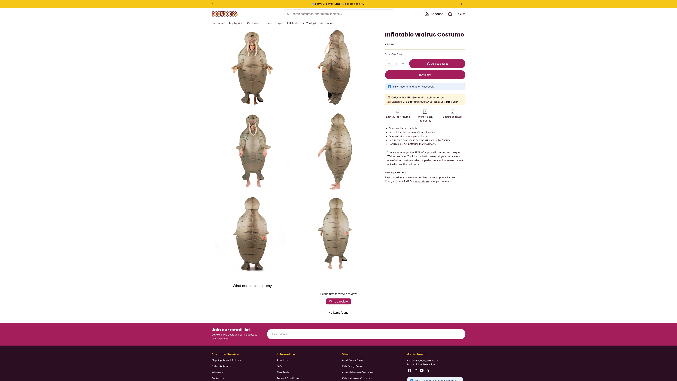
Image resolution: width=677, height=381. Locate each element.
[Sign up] (460, 334)
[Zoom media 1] (253, 68)
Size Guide (283, 372)
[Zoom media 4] (335, 151)
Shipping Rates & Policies (226, 359)
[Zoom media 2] (335, 68)
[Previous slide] (213, 4)
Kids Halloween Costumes (357, 378)
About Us (282, 359)
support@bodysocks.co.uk (422, 360)
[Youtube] (422, 370)
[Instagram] (415, 370)
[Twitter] (428, 370)
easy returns (422, 181)
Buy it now (425, 74)
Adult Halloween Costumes (357, 372)
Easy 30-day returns (398, 116)
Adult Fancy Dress (352, 359)
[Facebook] (409, 370)
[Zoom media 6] (335, 234)
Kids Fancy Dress (352, 366)
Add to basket (439, 63)
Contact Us (218, 378)
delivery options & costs (441, 177)
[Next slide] (461, 4)
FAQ (279, 366)
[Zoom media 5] (253, 234)
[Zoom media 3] (253, 151)
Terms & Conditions (288, 378)
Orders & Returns (221, 366)
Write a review (338, 301)
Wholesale (217, 372)
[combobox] (338, 14)
